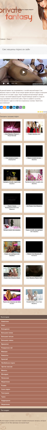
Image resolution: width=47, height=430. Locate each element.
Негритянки (5, 382)
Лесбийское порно (8, 363)
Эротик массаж (6, 367)
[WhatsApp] (23, 107)
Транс (3, 397)
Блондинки (5, 329)
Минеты (4, 370)
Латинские (5, 378)
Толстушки (5, 393)
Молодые (4, 374)
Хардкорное (5, 400)
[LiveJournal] (17, 107)
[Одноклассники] (4, 107)
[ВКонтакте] (1, 107)
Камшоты (4, 355)
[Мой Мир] (7, 107)
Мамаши (4, 351)
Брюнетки (5, 344)
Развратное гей (6, 348)
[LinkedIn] (14, 107)
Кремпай (4, 359)
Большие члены (7, 340)
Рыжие (3, 385)
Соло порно (5, 389)
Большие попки (7, 333)
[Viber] (20, 107)
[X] (11, 107)
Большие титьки (7, 336)
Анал (3, 325)
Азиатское (5, 321)
